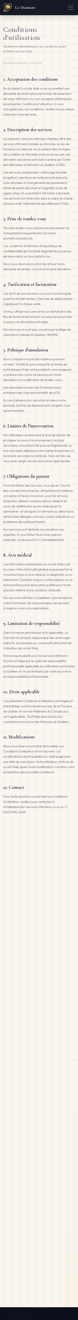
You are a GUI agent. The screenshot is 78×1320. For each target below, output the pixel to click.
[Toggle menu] (71, 7)
